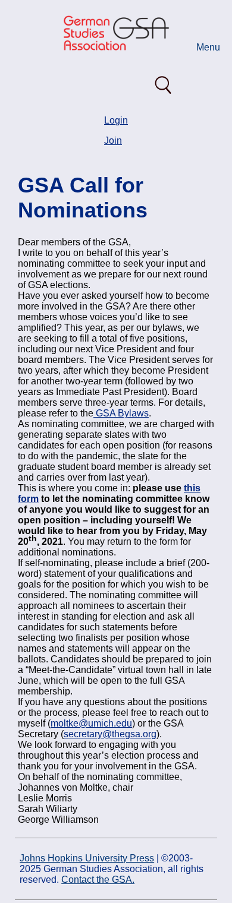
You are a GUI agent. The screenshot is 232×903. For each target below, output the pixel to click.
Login (116, 120)
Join (113, 140)
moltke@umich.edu (91, 723)
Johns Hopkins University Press (87, 858)
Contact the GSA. (97, 879)
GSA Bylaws (121, 413)
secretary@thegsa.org (110, 734)
